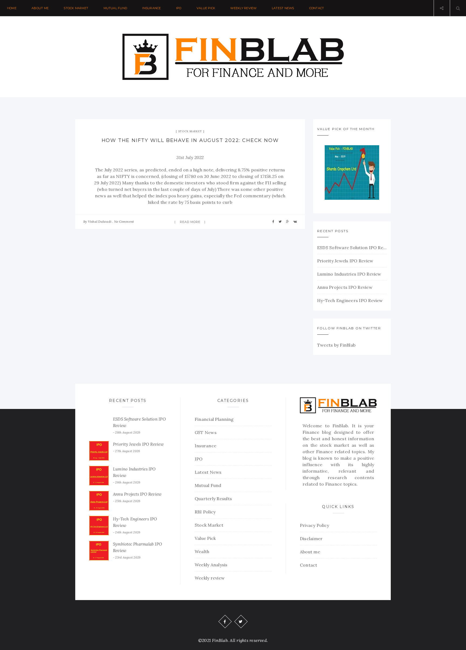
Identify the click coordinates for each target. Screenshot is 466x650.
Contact (316, 8)
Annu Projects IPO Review (344, 287)
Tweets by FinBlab (336, 345)
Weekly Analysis (211, 564)
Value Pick (206, 8)
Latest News (283, 8)
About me (40, 8)
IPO (178, 8)
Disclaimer (311, 538)
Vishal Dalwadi (99, 221)
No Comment (124, 221)
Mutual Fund (115, 8)
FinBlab (340, 425)
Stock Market (76, 8)
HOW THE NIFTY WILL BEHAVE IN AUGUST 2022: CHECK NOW (190, 140)
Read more (190, 222)
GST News (206, 432)
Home (11, 8)
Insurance (151, 8)
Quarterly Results (213, 498)
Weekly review (243, 8)
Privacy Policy (314, 525)
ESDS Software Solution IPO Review (352, 247)
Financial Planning (214, 419)
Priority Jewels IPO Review (345, 260)
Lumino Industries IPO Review (349, 274)
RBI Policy (205, 511)
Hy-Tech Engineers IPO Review (350, 300)
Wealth (202, 551)
